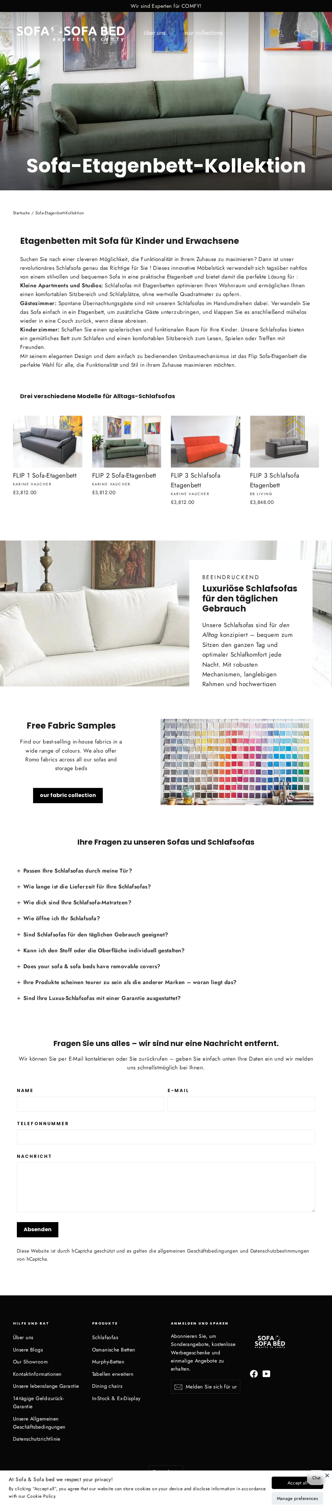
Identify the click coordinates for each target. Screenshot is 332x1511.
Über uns (23, 1337)
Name (25, 1090)
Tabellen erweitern (113, 1374)
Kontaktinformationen (37, 1374)
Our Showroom (30, 1361)
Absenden (38, 1229)
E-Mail (178, 1090)
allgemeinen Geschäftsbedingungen (198, 1251)
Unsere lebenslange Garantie (46, 1386)
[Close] (327, 1475)
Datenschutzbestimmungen (279, 1251)
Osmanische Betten (113, 1349)
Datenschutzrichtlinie (36, 1439)
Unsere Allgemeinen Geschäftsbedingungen (39, 1423)
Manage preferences (297, 1498)
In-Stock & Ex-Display (116, 1398)
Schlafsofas (105, 1337)
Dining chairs (107, 1386)
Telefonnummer (43, 1123)
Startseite (21, 213)
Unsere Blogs (28, 1349)
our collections (205, 33)
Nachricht (34, 1156)
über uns (155, 33)
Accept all (298, 1483)
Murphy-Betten (108, 1361)
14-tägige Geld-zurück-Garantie (38, 1402)
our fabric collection (68, 795)
